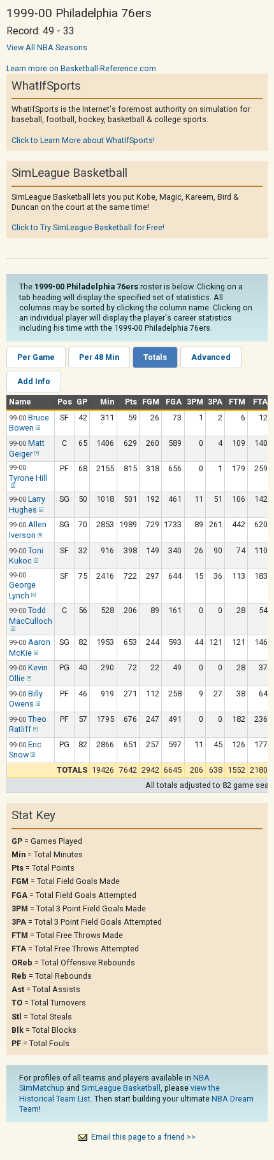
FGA (174, 401)
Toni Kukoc (26, 556)
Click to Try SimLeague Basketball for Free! (87, 227)
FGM (150, 401)
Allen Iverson (28, 530)
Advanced (211, 357)
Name (20, 401)
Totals (155, 357)
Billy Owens (26, 699)
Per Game (36, 357)
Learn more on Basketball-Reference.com (81, 68)
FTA (260, 401)
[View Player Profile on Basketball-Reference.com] (37, 427)
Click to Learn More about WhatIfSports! (83, 140)
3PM (195, 401)
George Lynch (22, 590)
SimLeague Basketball (121, 1088)
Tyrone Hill (28, 478)
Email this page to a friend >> (143, 1137)
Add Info (33, 381)
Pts (131, 401)
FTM (237, 401)
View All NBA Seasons (46, 47)
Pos (64, 401)
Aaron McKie (29, 647)
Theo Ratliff (28, 724)
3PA (215, 401)
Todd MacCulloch (30, 615)
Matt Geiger (27, 448)
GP (81, 401)
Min (107, 401)
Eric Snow (25, 750)
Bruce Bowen (29, 423)
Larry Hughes (27, 504)
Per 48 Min (99, 357)
